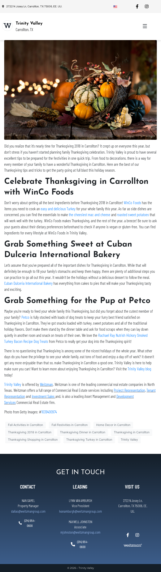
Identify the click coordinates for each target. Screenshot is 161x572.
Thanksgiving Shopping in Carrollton (33, 439)
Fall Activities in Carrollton (25, 425)
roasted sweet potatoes (133, 214)
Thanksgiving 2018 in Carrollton (29, 432)
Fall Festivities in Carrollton (70, 425)
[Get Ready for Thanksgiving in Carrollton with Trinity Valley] (80, 89)
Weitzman (46, 384)
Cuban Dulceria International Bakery (28, 283)
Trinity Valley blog (139, 368)
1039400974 (49, 411)
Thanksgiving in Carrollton (131, 432)
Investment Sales (43, 396)
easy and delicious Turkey (57, 208)
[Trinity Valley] (7, 25)
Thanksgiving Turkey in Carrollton (89, 439)
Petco (25, 317)
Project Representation (129, 390)
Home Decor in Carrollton (113, 425)
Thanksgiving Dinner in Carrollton (82, 432)
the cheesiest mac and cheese (89, 214)
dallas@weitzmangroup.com (28, 511)
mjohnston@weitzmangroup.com (80, 532)
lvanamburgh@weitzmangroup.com (80, 511)
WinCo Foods (132, 202)
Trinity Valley (29, 23)
